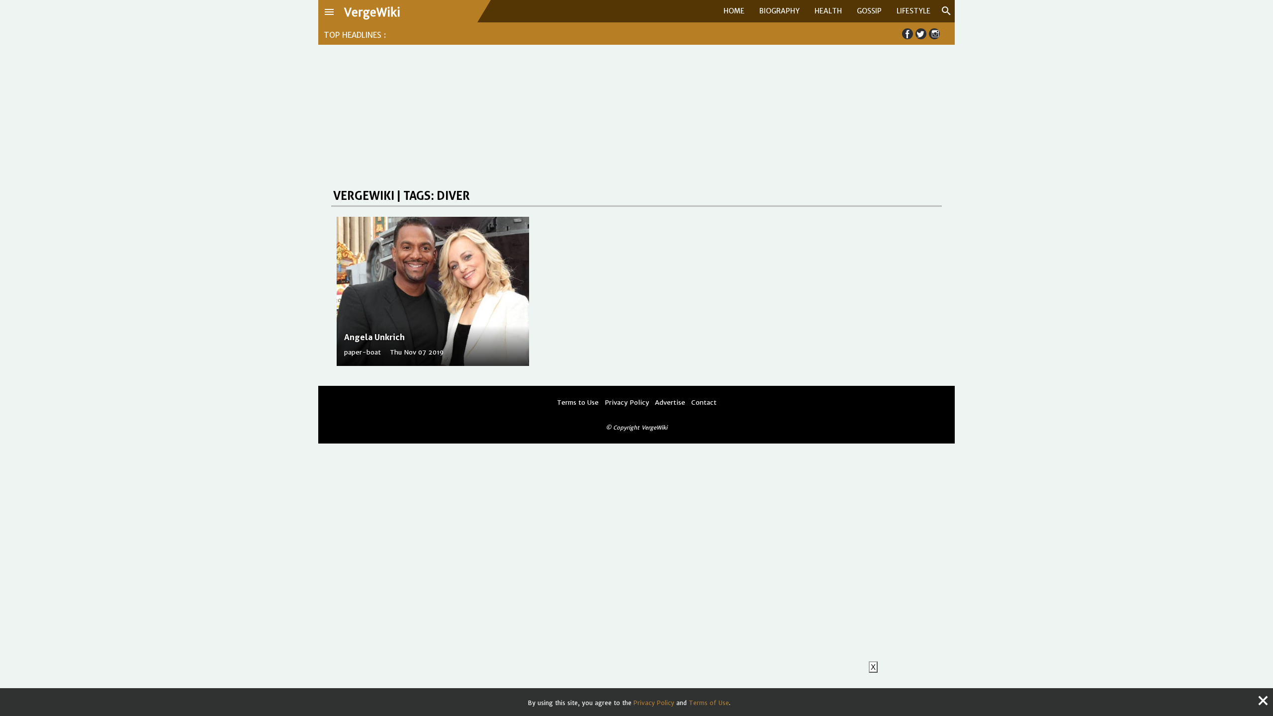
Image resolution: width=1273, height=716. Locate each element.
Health (828, 10)
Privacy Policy (654, 703)
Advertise (670, 402)
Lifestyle (913, 10)
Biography (779, 10)
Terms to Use (578, 402)
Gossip (869, 10)
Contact (704, 402)
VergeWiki (372, 12)
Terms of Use (709, 703)
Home (734, 10)
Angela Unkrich (374, 337)
